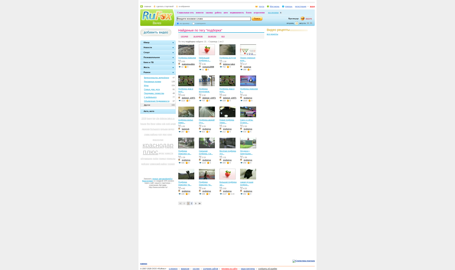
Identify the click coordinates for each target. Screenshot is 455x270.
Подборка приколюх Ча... (184, 183)
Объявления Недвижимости (156, 101)
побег (156, 158)
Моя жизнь (274, 6)
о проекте (173, 269)
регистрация (300, 6)
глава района (151, 134)
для (160, 134)
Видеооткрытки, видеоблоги (156, 78)
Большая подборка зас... (228, 183)
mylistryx (248, 98)
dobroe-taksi (229, 64)
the (148, 124)
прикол (162, 158)
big (154, 118)
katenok (185, 129)
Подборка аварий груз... (207, 121)
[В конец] (199, 204)
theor (153, 124)
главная (147, 6)
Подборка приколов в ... (249, 90)
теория (171, 164)
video (158, 124)
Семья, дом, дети (152, 89)
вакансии (185, 269)
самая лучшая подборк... (246, 183)
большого (155, 129)
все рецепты (272, 34)
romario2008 (208, 67)
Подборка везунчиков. (204, 90)
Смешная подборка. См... (206, 152)
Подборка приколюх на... (184, 152)
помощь (288, 6)
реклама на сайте (229, 269)
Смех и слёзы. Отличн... (246, 121)
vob (163, 124)
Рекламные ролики (152, 81)
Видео (157, 23)
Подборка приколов (187, 58)
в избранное (184, 6)
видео (171, 129)
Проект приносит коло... (247, 59)
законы (209, 12)
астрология (259, 12)
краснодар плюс (158, 148)
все (223, 36)
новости (200, 12)
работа (218, 12)
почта (261, 6)
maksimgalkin (188, 64)
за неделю (198, 36)
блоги (248, 12)
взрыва (164, 129)
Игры (146, 85)
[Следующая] (195, 204)
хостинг (196, 269)
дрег (164, 134)
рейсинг (145, 164)
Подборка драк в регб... (185, 90)
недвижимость (237, 12)
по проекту (184, 23)
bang (149, 118)
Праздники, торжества (154, 93)
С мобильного (150, 97)
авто (226, 12)
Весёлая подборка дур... (228, 152)
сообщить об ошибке (267, 269)
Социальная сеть (185, 12)
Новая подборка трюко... (227, 121)
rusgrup (247, 67)
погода (309, 18)
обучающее (146, 158)
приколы (171, 158)
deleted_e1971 (188, 98)
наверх (143, 264)
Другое (147, 105)
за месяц (212, 36)
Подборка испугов (228, 58)
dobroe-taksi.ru (167, 118)
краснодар (158, 140)
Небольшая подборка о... (204, 59)
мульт (161, 153)
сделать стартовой (164, 6)
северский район (158, 164)
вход (312, 6)
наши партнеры (248, 269)
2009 (143, 118)
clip (157, 118)
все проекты (273, 12)
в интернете (201, 23)
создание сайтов (210, 269)
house (143, 124)
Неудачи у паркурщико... (246, 152)
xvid (168, 124)
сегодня (184, 36)
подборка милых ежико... (185, 121)
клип (169, 134)
